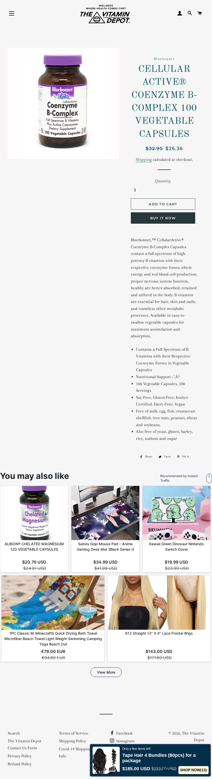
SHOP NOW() (193, 770)
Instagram (125, 740)
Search (14, 733)
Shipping (144, 159)
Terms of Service (73, 733)
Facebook (124, 733)
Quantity (163, 180)
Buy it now (163, 218)
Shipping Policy (72, 740)
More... (169, 770)
